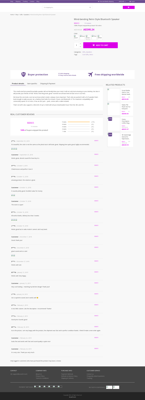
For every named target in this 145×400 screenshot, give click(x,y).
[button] (121, 1)
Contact (32, 1)
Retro (91, 54)
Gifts (21, 14)
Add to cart (101, 45)
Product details (18, 83)
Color (75, 33)
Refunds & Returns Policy (69, 376)
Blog (38, 1)
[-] (80, 46)
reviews (87, 23)
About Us (39, 374)
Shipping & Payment (47, 83)
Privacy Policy (40, 376)
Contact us (90, 374)
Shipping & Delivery (67, 378)
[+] (80, 43)
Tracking (25, 1)
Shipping (18, 1)
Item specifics (32, 83)
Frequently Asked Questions (96, 376)
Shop (11, 1)
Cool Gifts (85, 54)
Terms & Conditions (42, 378)
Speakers (26, 14)
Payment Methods (67, 374)
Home (12, 14)
